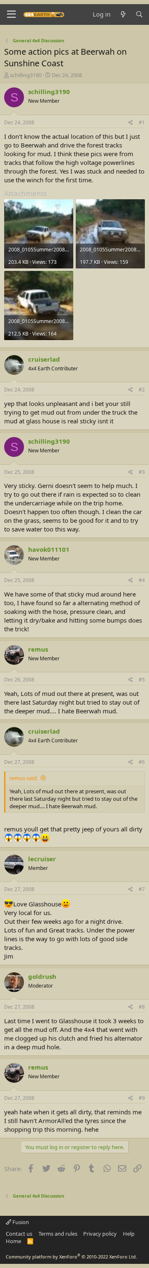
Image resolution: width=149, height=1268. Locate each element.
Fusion (20, 1222)
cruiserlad (44, 359)
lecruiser (42, 859)
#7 (142, 889)
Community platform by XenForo (71, 1257)
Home (13, 1241)
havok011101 (49, 549)
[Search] (139, 14)
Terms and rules (57, 1233)
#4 (142, 580)
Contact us (19, 1233)
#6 (142, 762)
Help (129, 1233)
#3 (142, 472)
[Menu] (11, 14)
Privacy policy (100, 1233)
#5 (142, 679)
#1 (142, 122)
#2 (142, 389)
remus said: (24, 778)
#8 (142, 1006)
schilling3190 (25, 75)
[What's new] (123, 14)
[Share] (130, 123)
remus (38, 649)
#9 (142, 1097)
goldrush (42, 976)
